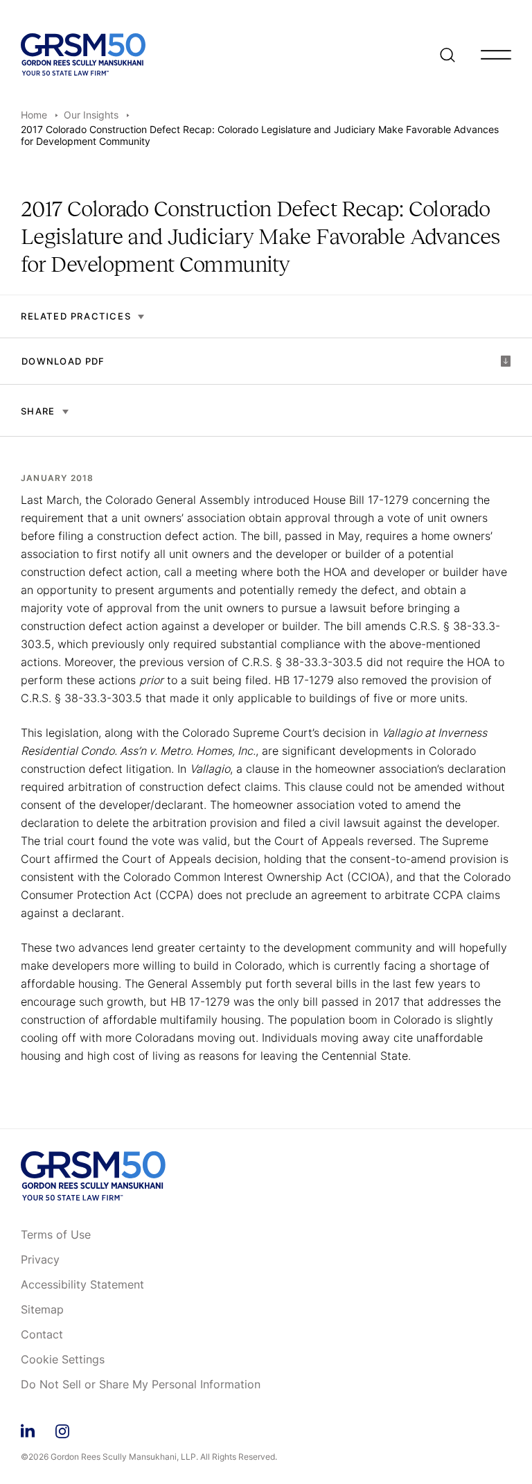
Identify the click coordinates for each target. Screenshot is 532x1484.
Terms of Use (56, 1235)
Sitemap (42, 1310)
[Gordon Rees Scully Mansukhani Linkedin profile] (28, 1429)
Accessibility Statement (82, 1285)
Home (34, 115)
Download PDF (63, 361)
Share (38, 411)
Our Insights (91, 115)
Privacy (40, 1260)
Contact (42, 1335)
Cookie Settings (63, 1360)
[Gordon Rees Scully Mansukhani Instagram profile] (62, 1429)
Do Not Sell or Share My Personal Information (140, 1385)
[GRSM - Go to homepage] (83, 54)
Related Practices (76, 316)
